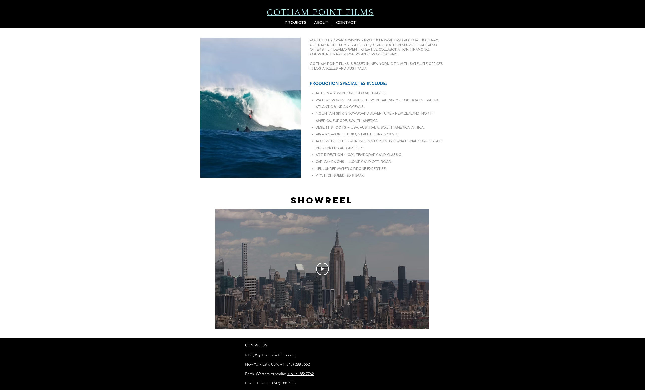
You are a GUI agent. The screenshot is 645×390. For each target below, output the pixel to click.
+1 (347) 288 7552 (295, 364)
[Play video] (322, 269)
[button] (295, 23)
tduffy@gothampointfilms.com (270, 355)
